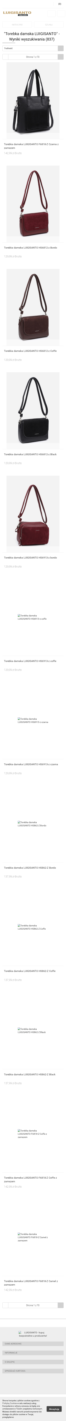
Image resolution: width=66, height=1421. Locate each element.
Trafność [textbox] (8, 48)
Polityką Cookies (9, 1403)
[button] (33, 1344)
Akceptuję (54, 1409)
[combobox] (33, 48)
